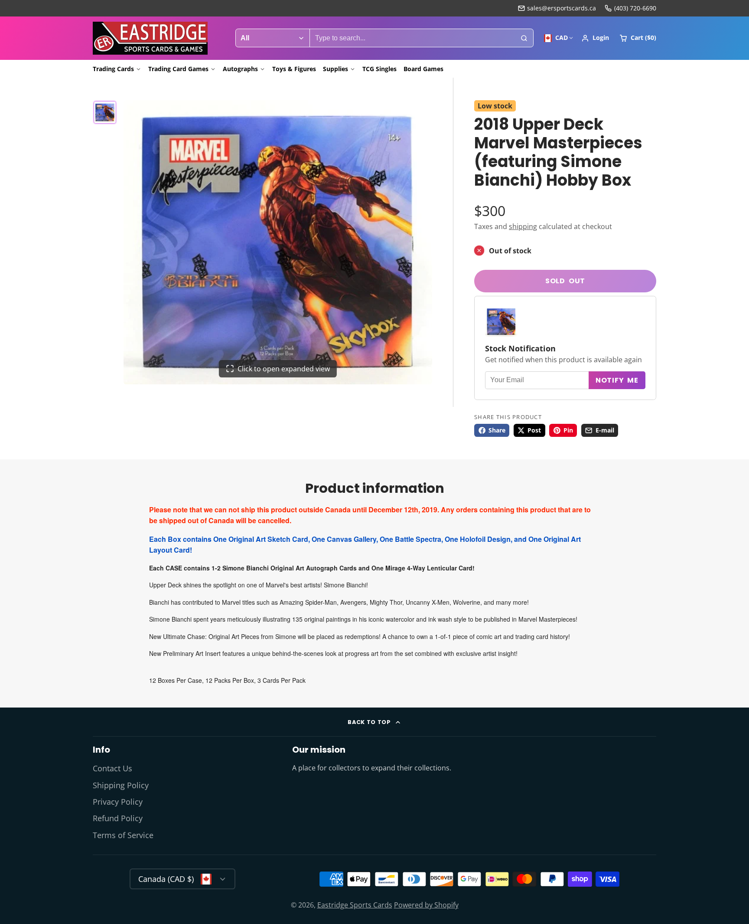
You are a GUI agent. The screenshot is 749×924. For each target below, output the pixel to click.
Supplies (335, 69)
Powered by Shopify (426, 905)
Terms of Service (123, 835)
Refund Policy (118, 818)
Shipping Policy (121, 785)
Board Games (423, 69)
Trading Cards (113, 69)
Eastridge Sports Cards (354, 905)
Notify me (617, 380)
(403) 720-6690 (635, 8)
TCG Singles (379, 69)
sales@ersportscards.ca (561, 8)
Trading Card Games (178, 69)
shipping (523, 226)
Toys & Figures (294, 69)
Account (595, 38)
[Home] (150, 38)
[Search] (524, 38)
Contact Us (112, 768)
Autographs (240, 69)
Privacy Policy (118, 801)
